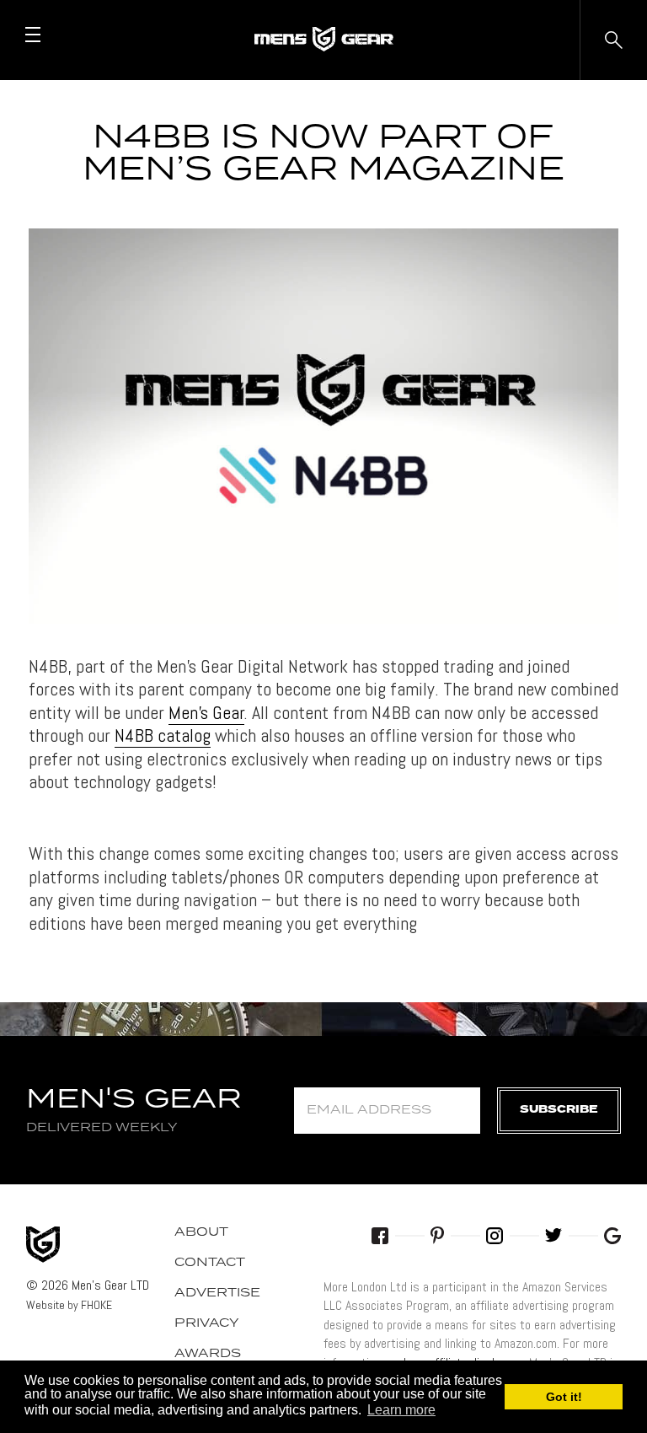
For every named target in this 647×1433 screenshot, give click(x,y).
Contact (209, 1262)
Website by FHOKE (69, 1304)
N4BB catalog (163, 735)
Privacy (206, 1323)
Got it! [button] (564, 1396)
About (201, 1232)
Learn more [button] (401, 1410)
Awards (207, 1353)
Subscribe (559, 1110)
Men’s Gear (206, 712)
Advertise (217, 1293)
